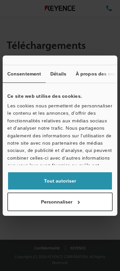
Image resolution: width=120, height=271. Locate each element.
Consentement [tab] (24, 73)
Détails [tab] (58, 73)
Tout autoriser (60, 181)
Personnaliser (56, 201)
